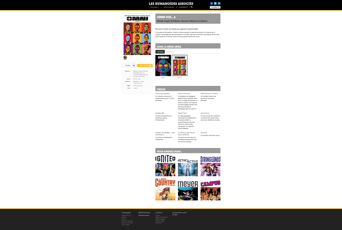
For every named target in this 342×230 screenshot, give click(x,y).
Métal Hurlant (169, 7)
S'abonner (214, 7)
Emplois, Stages (160, 221)
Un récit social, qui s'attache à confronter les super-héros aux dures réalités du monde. (210, 118)
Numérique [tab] (170, 52)
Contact (157, 215)
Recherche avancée (127, 221)
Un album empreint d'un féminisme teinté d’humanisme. (163, 118)
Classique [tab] (160, 52)
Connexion (158, 223)
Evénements (183, 7)
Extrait (128, 65)
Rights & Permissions (161, 217)
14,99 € (144, 65)
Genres (124, 219)
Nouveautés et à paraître (126, 216)
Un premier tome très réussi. (210, 135)
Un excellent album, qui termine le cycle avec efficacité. (208, 98)
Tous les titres (126, 224)
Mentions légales (160, 219)
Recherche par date (127, 223)
